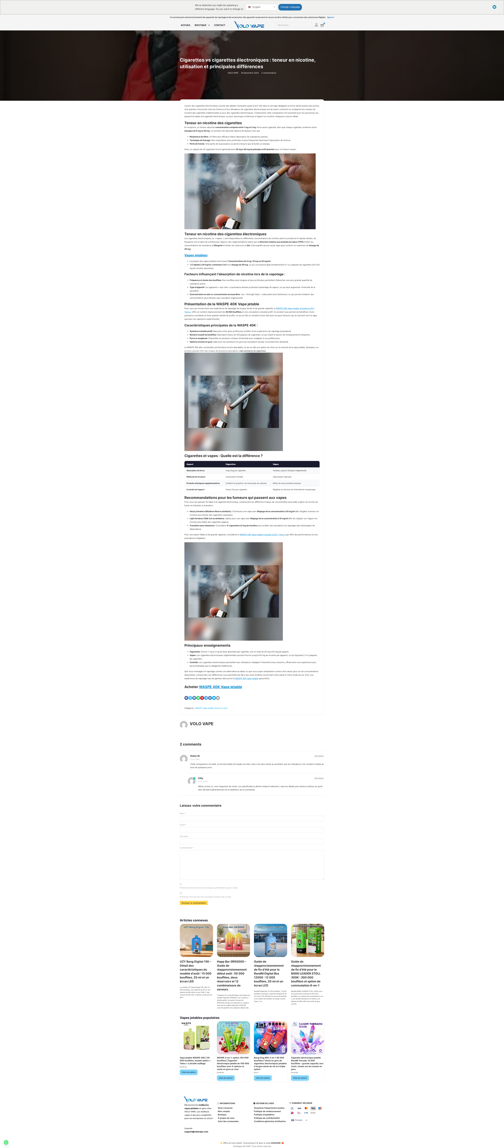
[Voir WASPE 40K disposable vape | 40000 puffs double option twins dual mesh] (196, 1038)
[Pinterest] (202, 698)
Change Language (290, 7)
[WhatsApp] (198, 698)
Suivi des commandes (228, 1121)
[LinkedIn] (194, 698)
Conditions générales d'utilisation (270, 1121)
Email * (183, 825)
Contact (219, 25)
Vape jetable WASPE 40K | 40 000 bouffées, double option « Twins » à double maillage (195, 1060)
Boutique (222, 1114)
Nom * (183, 813)
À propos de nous (226, 1118)
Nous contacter (225, 1108)
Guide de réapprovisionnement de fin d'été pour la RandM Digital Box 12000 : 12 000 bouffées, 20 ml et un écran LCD (269, 973)
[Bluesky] (214, 698)
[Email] (218, 698)
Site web (184, 836)
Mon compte (224, 1111)
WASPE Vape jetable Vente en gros (211, 708)
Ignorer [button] (330, 17)
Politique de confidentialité (267, 1118)
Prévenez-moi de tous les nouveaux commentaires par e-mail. (209, 888)
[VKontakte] (210, 698)
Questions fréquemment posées (269, 1108)
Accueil (186, 25)
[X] (190, 698)
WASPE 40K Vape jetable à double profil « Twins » (263, 534)
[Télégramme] (206, 698)
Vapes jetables (195, 255)
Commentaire (187, 848)
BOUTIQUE (200, 25)
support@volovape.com (196, 1131)
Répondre (319, 756)
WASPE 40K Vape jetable (246, 678)
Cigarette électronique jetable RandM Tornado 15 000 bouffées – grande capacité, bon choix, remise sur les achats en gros (307, 1063)
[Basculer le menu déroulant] (209, 25)
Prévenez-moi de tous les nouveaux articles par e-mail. (205, 897)
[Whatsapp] (6, 1142)
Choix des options (189, 1072)
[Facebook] (186, 698)
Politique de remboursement (267, 1111)
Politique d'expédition (264, 1114)
